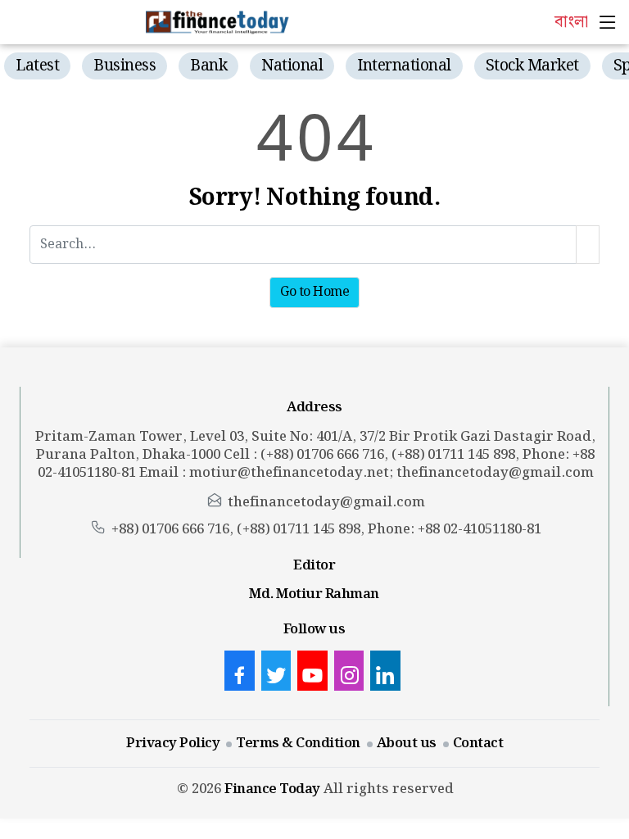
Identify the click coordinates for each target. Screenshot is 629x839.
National (292, 66)
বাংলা (570, 22)
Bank (208, 66)
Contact (478, 743)
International (404, 66)
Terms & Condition (298, 743)
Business (124, 66)
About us (407, 743)
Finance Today (272, 789)
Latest (37, 66)
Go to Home (314, 292)
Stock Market (532, 66)
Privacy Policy (172, 743)
